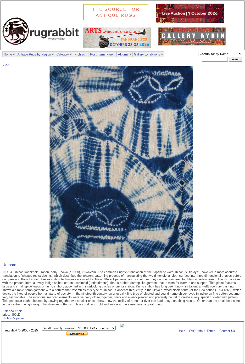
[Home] (42, 47)
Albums (123, 54)
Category (62, 54)
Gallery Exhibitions (147, 54)
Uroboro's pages (13, 318)
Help (182, 330)
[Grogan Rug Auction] (191, 21)
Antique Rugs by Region (34, 54)
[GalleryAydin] (193, 44)
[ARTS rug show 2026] (118, 47)
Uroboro (9, 265)
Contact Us (227, 330)
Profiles (79, 54)
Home (8, 54)
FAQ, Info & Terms (202, 330)
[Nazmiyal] (117, 19)
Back (6, 64)
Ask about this (12, 311)
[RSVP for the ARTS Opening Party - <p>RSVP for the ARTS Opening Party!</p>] (123, 326)
